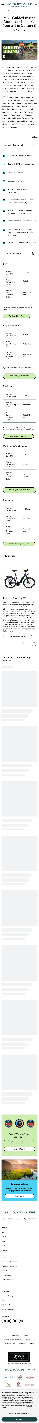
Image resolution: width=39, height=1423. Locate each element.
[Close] (36, 1392)
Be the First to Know (8, 1309)
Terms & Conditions (14, 1335)
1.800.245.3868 (31, 1219)
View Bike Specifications (17, 636)
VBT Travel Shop (7, 1305)
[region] (19, 1406)
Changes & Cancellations (9, 1266)
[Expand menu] (3, 4)
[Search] (36, 4)
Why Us (4, 1232)
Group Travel (5, 1291)
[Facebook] (15, 1321)
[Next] (34, 644)
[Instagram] (4, 1321)
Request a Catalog (7, 1296)
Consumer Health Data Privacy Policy (13, 1339)
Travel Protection (7, 1275)
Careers (4, 1236)
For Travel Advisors (7, 1280)
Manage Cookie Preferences (19, 1413)
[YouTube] (9, 1321)
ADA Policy (31, 1343)
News (3, 1245)
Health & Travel (6, 1271)
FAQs (3, 1241)
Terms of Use (26, 1335)
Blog (3, 1300)
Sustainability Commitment (10, 1262)
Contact (4, 1250)
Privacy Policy (29, 1339)
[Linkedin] (21, 1321)
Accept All (19, 1419)
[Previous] (24, 644)
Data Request (22, 1343)
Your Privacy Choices (10, 1343)
